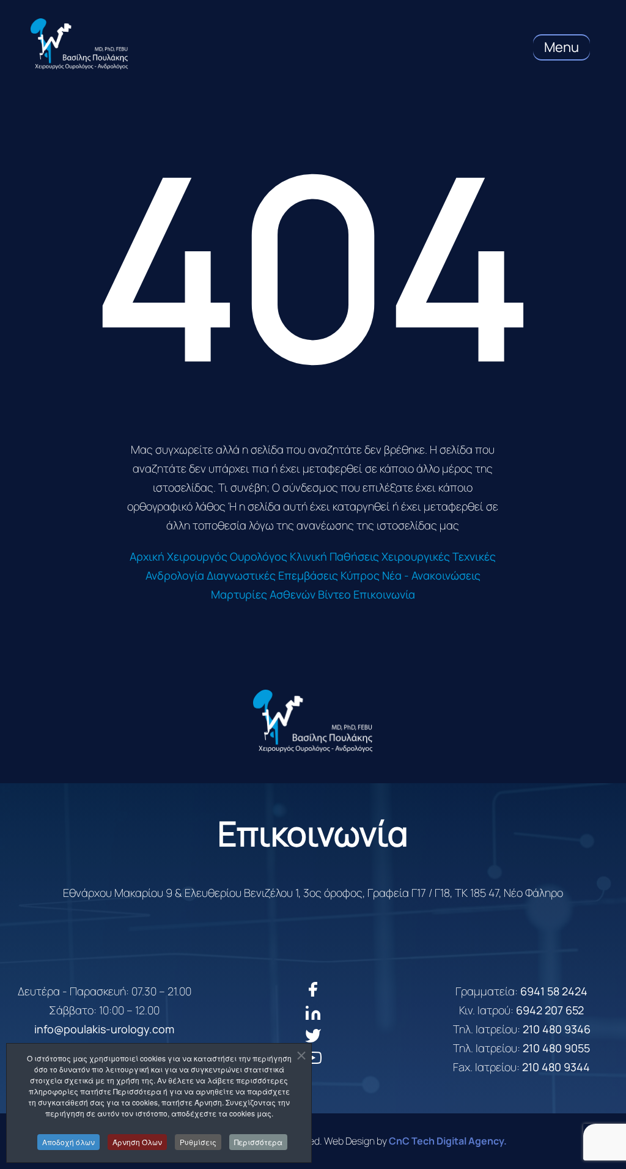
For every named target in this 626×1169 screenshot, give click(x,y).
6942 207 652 (550, 1010)
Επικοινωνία (384, 594)
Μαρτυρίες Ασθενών (263, 594)
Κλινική (308, 556)
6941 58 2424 (553, 991)
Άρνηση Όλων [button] (137, 1142)
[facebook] (313, 994)
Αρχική (147, 556)
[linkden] (313, 1017)
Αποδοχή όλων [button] (68, 1142)
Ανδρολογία (174, 575)
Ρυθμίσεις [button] (198, 1142)
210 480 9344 (556, 1067)
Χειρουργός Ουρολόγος (227, 556)
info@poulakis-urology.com (104, 1029)
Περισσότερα (258, 1142)
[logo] (313, 721)
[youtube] (313, 1063)
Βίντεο (334, 594)
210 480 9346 (557, 1029)
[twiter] (313, 1040)
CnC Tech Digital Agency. (448, 1141)
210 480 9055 (556, 1048)
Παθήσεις (354, 556)
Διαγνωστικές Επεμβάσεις (272, 575)
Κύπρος (360, 575)
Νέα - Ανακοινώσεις (431, 575)
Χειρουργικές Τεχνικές (438, 556)
